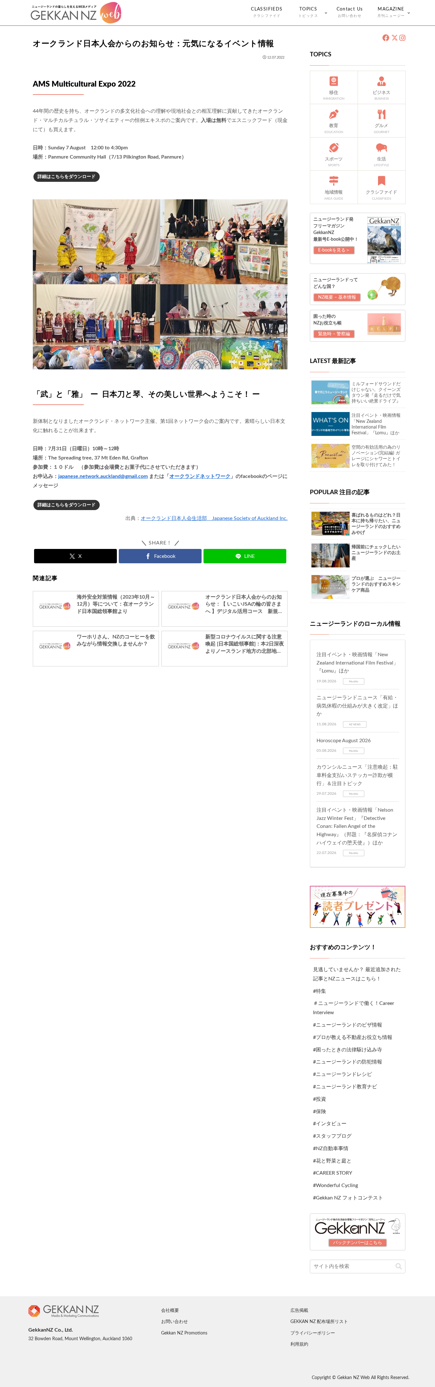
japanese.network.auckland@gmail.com (103, 476)
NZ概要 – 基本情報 (337, 297)
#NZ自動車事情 (330, 1148)
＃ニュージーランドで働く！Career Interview (353, 1008)
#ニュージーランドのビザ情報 (347, 1025)
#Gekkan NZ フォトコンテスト (348, 1197)
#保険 (319, 1111)
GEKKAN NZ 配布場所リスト (319, 1321)
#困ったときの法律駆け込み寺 (347, 1049)
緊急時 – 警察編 (334, 334)
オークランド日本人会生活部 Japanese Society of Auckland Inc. (214, 518)
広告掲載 (299, 1310)
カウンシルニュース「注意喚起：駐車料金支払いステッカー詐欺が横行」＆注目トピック (357, 775)
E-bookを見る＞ (334, 250)
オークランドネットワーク (200, 476)
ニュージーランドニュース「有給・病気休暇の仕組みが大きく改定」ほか (357, 705)
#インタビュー (329, 1123)
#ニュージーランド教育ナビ (345, 1086)
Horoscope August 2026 (344, 740)
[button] (398, 1266)
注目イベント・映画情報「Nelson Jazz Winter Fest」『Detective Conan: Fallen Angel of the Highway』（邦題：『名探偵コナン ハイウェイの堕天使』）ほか (357, 826)
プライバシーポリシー (312, 1333)
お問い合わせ (174, 1321)
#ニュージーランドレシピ (342, 1074)
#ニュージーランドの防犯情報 (347, 1061)
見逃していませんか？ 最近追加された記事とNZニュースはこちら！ (357, 974)
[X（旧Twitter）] (394, 38)
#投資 (319, 1099)
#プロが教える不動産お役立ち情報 (352, 1037)
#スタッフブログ (332, 1136)
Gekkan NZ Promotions (184, 1333)
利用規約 (299, 1344)
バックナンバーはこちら (357, 1243)
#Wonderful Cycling (335, 1185)
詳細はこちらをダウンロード (67, 176)
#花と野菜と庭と (332, 1160)
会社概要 (170, 1310)
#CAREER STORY (332, 1173)
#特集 (319, 991)
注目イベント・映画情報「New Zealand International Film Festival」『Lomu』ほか (357, 662)
